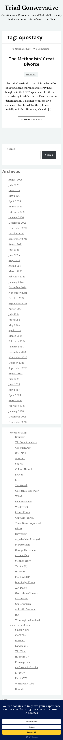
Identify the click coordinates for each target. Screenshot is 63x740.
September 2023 (18, 368)
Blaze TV (20, 640)
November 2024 (18, 292)
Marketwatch (22, 544)
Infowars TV (22, 656)
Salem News (22, 629)
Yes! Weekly (21, 485)
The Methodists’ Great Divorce (31, 61)
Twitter (19, 566)
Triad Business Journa (27, 523)
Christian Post (23, 447)
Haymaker (21, 534)
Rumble (19, 689)
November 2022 (18, 422)
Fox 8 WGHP (22, 577)
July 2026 (14, 185)
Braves (19, 474)
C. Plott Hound (23, 469)
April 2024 (15, 330)
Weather (20, 458)
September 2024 (18, 303)
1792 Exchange (23, 501)
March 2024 (15, 336)
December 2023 (17, 352)
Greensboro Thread (26, 593)
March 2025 (15, 271)
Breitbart (20, 437)
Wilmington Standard (27, 620)
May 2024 (14, 325)
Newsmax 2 (21, 646)
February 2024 (17, 341)
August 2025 (15, 244)
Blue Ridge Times (25, 582)
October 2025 (16, 233)
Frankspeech (22, 662)
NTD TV (20, 673)
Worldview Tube (24, 683)
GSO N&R (21, 453)
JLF (17, 614)
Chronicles (21, 598)
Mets (17, 480)
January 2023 (16, 411)
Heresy (31, 74)
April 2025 (15, 266)
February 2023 (17, 406)
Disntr (18, 528)
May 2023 (14, 389)
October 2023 (16, 362)
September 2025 (18, 239)
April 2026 (15, 201)
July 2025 (14, 249)
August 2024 (15, 309)
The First (20, 651)
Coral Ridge (22, 555)
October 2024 (16, 298)
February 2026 (17, 212)
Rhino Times (22, 512)
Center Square (23, 604)
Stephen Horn (23, 561)
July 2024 (14, 314)
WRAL (18, 496)
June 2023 (14, 384)
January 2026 (16, 217)
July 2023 (14, 379)
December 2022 (17, 416)
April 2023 (15, 395)
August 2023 (15, 373)
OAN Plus (20, 635)
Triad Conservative (31, 8)
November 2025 (18, 228)
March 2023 (15, 400)
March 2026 (15, 206)
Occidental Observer (27, 490)
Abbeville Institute (25, 609)
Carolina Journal (24, 517)
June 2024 (14, 319)
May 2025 (14, 260)
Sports (19, 464)
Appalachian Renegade (28, 539)
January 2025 (16, 282)
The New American (26, 442)
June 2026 (14, 190)
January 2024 (16, 346)
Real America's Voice (26, 667)
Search (11, 149)
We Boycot (21, 507)
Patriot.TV (21, 678)
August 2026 (15, 179)
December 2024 (17, 287)
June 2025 (14, 255)
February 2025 (17, 276)
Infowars (20, 571)
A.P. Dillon (21, 587)
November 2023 (18, 357)
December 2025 (17, 222)
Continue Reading (33, 120)
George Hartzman (25, 550)
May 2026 (14, 196)
